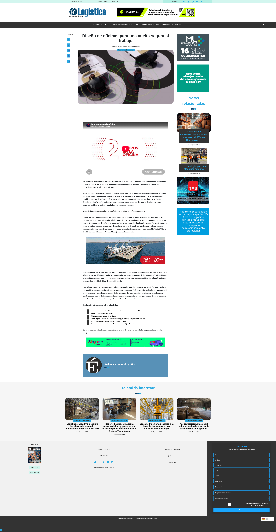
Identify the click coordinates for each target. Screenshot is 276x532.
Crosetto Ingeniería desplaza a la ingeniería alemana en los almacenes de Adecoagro (156, 426)
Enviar (241, 510)
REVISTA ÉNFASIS (123, 518)
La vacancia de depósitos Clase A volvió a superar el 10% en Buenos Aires (193, 135)
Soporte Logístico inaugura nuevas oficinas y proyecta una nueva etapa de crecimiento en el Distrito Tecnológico (119, 427)
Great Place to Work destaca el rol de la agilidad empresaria (121, 211)
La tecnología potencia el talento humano (193, 167)
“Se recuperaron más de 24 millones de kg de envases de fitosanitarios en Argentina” (194, 426)
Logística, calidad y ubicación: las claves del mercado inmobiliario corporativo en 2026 (82, 426)
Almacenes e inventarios (82, 420)
